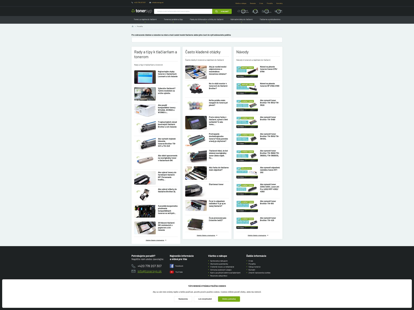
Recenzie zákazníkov (218, 275)
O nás (261, 3)
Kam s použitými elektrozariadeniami (225, 272)
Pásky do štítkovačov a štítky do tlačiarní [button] (206, 21)
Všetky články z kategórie (155, 240)
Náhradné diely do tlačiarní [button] (241, 21)
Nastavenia (183, 299)
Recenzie (253, 3)
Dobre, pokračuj (229, 299)
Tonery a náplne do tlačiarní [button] (145, 21)
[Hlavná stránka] (142, 11)
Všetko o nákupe (240, 3)
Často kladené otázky (203, 51)
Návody (242, 51)
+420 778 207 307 (140, 2)
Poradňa (270, 3)
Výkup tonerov (255, 267)
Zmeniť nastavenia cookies (259, 272)
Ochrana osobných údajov (221, 270)
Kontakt (252, 270)
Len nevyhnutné (205, 299)
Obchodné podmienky (219, 264)
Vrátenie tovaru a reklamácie (222, 267)
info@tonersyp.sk (157, 2)
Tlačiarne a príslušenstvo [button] (270, 21)
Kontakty (279, 3)
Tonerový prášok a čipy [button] (173, 21)
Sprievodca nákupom (219, 261)
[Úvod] (133, 26)
